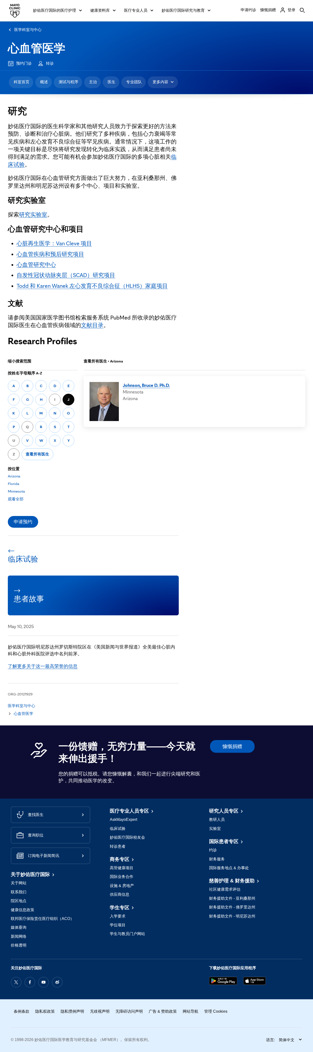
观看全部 (15, 499)
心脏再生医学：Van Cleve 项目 (54, 243)
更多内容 (160, 82)
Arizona (14, 476)
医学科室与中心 (28, 30)
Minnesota (16, 491)
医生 (111, 82)
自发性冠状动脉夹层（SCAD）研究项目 (66, 275)
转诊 (50, 63)
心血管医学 (36, 48)
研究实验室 (33, 214)
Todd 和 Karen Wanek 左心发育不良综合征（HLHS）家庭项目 (92, 285)
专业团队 (134, 82)
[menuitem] (21, 82)
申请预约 (23, 522)
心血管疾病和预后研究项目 (50, 254)
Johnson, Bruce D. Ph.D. (146, 385)
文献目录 (92, 325)
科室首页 (21, 82)
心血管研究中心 (36, 264)
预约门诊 (24, 63)
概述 (44, 82)
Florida (13, 483)
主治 (93, 82)
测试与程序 (68, 82)
